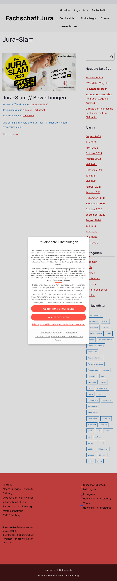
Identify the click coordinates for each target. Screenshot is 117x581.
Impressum (71, 332)
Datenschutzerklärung (61, 280)
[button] (58, 308)
